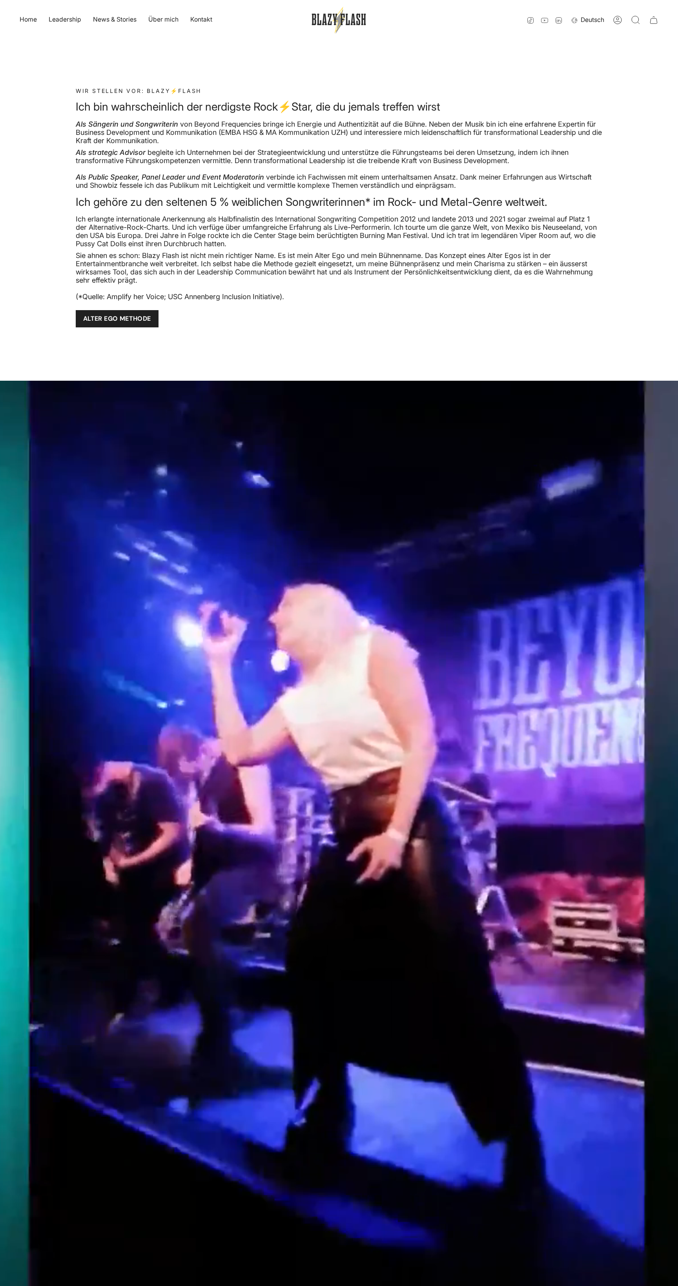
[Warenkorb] (654, 20)
